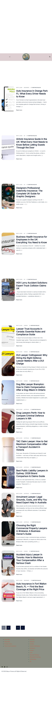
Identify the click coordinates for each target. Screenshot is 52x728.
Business (32, 641)
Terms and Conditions (10, 646)
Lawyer (32, 650)
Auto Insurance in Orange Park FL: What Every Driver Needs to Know (32, 93)
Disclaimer (7, 641)
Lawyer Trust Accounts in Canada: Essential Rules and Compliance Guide (30, 331)
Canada (26, 325)
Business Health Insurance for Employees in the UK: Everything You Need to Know (31, 239)
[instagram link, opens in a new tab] (7, 666)
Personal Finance (34, 655)
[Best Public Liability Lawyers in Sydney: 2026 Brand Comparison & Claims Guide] (8, 477)
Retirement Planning (35, 657)
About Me (7, 639)
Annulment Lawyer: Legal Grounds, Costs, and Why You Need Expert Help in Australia (31, 499)
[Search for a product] (49, 56)
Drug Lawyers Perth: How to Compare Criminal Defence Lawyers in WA (30, 415)
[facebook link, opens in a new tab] (2, 666)
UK (24, 135)
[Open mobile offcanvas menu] (9, 57)
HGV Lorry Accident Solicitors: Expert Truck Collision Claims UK (31, 285)
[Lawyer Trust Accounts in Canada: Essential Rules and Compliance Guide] (8, 336)
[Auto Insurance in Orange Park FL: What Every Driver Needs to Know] (8, 99)
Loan (31, 652)
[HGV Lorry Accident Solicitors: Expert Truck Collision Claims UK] (8, 290)
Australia (26, 409)
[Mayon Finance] (25, 56)
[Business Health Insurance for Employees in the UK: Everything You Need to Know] (8, 244)
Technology (33, 659)
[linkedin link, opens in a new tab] (4, 666)
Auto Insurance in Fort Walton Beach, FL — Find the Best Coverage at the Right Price (31, 586)
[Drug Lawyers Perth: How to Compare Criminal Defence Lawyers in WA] (8, 421)
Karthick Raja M (36, 87)
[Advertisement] (26, 9)
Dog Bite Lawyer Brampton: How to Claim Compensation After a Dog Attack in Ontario (30, 387)
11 (17, 627)
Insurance (26, 87)
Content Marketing (35, 646)
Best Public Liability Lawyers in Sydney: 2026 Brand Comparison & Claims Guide (32, 473)
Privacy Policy (8, 644)
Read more (19, 110)
